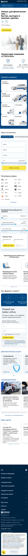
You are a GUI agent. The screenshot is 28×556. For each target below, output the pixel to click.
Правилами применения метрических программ (13, 544)
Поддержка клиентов (7, 490)
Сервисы (3, 509)
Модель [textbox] (5, 155)
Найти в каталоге (14, 168)
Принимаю (14, 552)
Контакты (3, 506)
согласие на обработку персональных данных (14, 343)
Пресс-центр (6, 420)
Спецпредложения (8, 380)
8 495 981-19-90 (21, 1)
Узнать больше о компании (8, 68)
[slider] (2, 162)
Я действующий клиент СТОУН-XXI (12, 334)
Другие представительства (7, 526)
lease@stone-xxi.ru (5, 515)
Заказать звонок (6, 532)
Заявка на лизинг (7, 5)
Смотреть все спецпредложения (14, 415)
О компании (4, 497)
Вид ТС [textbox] (5, 144)
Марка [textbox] (5, 150)
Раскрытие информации (7, 473)
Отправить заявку (8, 337)
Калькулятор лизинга (7, 494)
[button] (19, 46)
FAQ (2, 470)
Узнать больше (6, 30)
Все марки (13, 202)
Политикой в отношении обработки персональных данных (12, 543)
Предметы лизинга (6, 477)
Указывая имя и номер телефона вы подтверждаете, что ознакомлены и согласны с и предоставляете (14, 342)
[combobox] (14, 144)
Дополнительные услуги (11, 351)
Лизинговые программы (7, 486)
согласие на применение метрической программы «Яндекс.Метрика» (12, 537)
